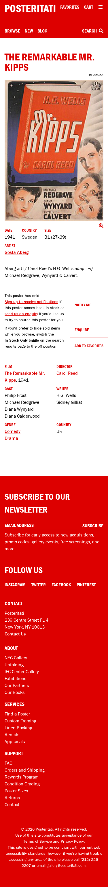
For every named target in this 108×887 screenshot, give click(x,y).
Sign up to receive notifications (31, 301)
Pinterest (86, 584)
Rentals (12, 734)
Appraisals (15, 741)
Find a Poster (17, 714)
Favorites (69, 7)
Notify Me (83, 304)
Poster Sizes (16, 790)
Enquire (82, 329)
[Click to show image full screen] (54, 150)
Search (90, 31)
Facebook (61, 584)
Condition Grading (22, 784)
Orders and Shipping (25, 770)
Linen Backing (18, 727)
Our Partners (17, 685)
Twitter (38, 584)
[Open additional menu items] (100, 6)
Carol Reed (67, 373)
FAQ (8, 763)
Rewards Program (22, 777)
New (29, 31)
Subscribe (92, 525)
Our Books (14, 692)
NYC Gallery (16, 658)
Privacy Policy (72, 841)
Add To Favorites (89, 345)
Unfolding (14, 664)
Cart (88, 7)
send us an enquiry (21, 313)
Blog (42, 31)
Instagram (15, 584)
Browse (12, 31)
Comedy (12, 431)
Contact (12, 804)
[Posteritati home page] (30, 8)
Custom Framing (20, 721)
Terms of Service (37, 841)
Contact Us (15, 634)
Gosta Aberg (17, 252)
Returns (12, 797)
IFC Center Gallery (22, 671)
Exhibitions (15, 678)
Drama (11, 438)
